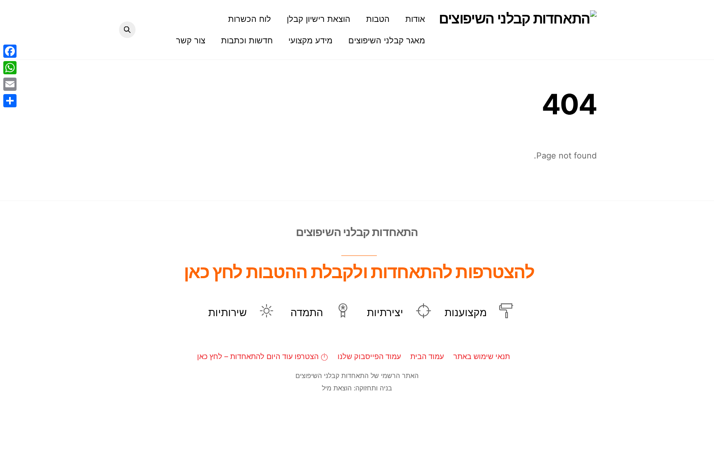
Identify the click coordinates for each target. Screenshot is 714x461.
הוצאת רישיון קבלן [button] (318, 19)
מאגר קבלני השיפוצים (386, 40)
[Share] (10, 100)
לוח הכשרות (249, 19)
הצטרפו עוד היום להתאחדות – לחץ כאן (259, 356)
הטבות (378, 19)
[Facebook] (10, 51)
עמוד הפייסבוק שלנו (369, 356)
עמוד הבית (427, 356)
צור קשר (190, 40)
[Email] (10, 84)
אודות (415, 19)
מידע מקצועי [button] (310, 40)
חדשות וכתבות (247, 40)
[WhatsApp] (10, 67)
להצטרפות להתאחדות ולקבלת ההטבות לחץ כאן (359, 271)
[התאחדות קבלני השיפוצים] (518, 18)
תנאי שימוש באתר (481, 356)
